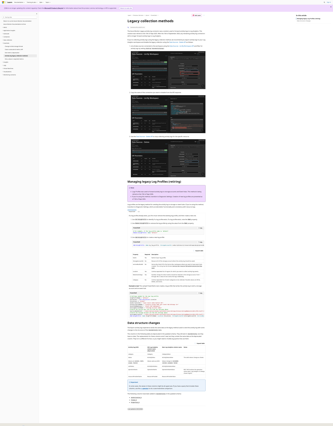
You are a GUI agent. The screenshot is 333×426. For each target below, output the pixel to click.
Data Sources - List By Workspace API (182, 46)
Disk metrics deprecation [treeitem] (12, 52)
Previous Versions (138, 15)
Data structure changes (304, 21)
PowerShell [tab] (132, 211)
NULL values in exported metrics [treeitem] (14, 59)
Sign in (329, 2)
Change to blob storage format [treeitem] (14, 46)
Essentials (154, 15)
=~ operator (144, 388)
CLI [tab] (139, 211)
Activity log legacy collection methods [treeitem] (16, 56)
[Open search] (324, 2)
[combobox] (19, 17)
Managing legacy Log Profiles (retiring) (308, 18)
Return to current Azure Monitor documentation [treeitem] (17, 21)
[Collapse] (36, 13)
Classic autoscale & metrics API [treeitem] (14, 49)
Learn (129, 15)
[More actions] (204, 15)
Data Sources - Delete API (177, 42)
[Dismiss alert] (331, 6)
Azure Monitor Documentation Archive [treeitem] (14, 24)
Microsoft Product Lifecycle (53, 8)
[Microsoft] (3, 2)
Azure (147, 15)
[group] (168, 245)
